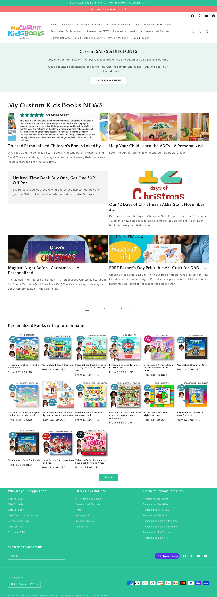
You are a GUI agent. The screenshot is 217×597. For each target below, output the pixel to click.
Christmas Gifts (16, 532)
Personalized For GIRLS (156, 509)
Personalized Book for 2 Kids (24, 460)
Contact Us (81, 526)
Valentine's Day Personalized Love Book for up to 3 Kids (91, 461)
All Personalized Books (88, 498)
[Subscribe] (61, 556)
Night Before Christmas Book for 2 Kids (58, 461)
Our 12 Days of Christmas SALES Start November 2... (157, 207)
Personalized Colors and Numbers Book (88, 414)
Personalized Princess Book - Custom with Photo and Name (159, 368)
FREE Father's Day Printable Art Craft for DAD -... (157, 267)
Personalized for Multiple (157, 532)
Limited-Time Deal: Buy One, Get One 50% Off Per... (54, 180)
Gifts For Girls (15, 504)
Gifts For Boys (16, 498)
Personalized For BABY (155, 504)
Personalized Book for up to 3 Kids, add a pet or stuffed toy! (90, 368)
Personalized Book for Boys (191, 365)
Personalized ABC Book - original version (156, 414)
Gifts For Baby (16, 509)
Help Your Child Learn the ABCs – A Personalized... (158, 146)
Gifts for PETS (16, 526)
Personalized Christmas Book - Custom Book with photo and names (125, 415)
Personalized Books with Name (160, 526)
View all (109, 477)
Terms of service (100, 595)
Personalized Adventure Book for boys (189, 414)
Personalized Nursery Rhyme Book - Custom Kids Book (24, 414)
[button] (192, 31)
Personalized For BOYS (156, 515)
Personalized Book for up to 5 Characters (124, 366)
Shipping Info (83, 515)
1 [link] (87, 308)
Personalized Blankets (87, 504)
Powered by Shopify (47, 595)
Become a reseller (85, 521)
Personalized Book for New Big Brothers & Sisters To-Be (57, 414)
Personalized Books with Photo (160, 521)
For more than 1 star (19, 521)
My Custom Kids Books (27, 595)
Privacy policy (82, 595)
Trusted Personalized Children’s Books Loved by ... (57, 146)
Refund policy (67, 595)
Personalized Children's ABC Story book (23, 366)
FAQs (78, 509)
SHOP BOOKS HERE (108, 80)
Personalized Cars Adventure (57, 365)
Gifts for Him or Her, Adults (23, 515)
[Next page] (129, 308)
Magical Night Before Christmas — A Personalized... (43, 270)
